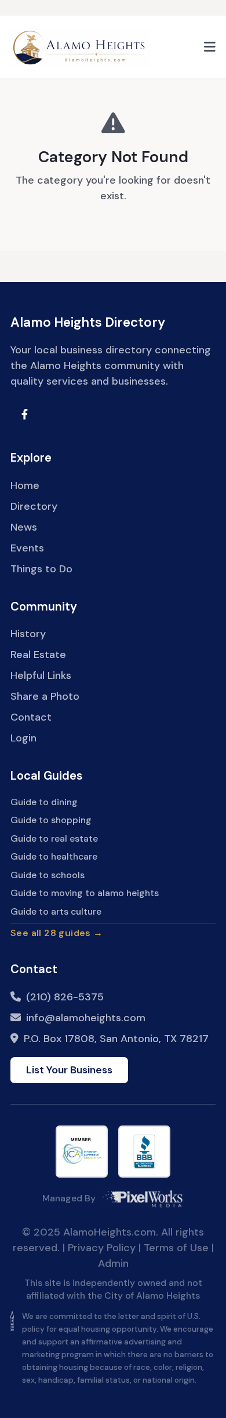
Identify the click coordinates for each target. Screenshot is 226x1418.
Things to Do (41, 569)
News (23, 527)
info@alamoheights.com (85, 1018)
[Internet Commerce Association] (82, 1151)
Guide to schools (47, 875)
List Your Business (69, 1070)
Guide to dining (44, 802)
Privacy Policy (102, 1248)
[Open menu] (210, 47)
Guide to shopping (51, 820)
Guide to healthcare (53, 856)
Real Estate (38, 655)
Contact (31, 717)
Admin (113, 1263)
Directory (33, 506)
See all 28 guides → (56, 933)
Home (24, 485)
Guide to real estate (54, 838)
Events (27, 548)
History (28, 634)
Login (23, 738)
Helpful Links (40, 675)
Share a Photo (44, 696)
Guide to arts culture (55, 911)
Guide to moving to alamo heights (84, 893)
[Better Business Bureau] (144, 1151)
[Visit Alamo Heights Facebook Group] (24, 414)
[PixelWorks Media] (142, 1198)
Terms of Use (176, 1248)
